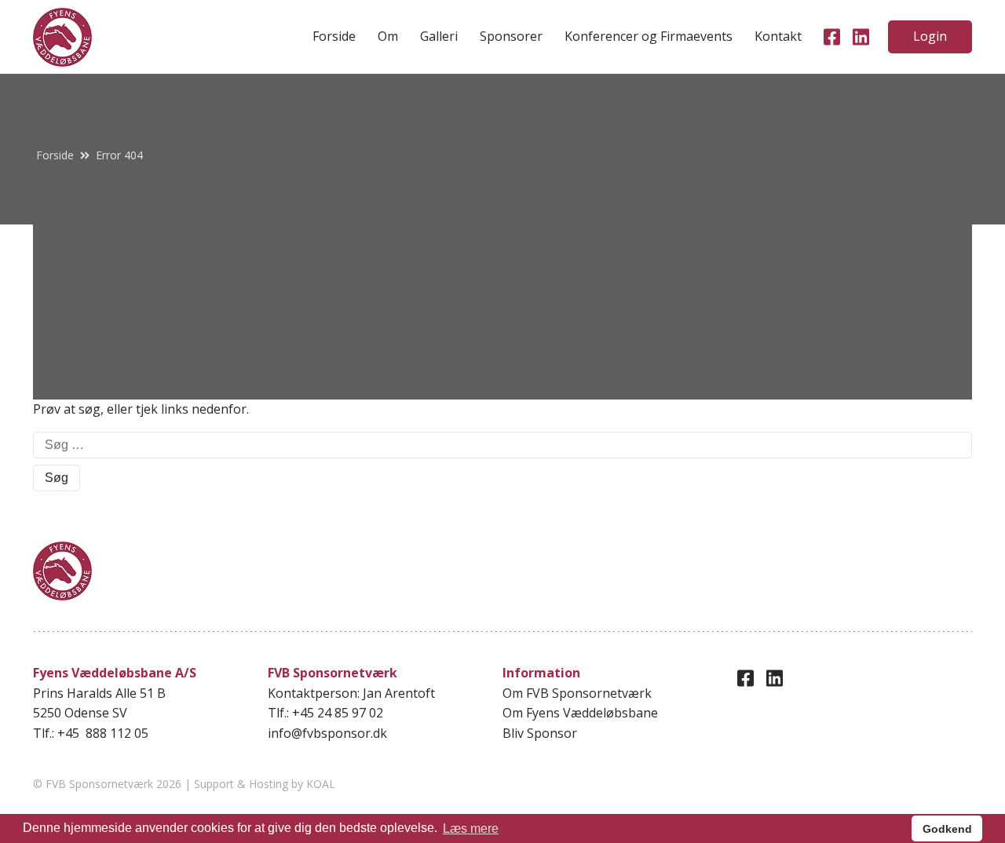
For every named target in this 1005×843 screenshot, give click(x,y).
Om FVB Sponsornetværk (577, 693)
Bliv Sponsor (539, 733)
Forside (334, 36)
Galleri (439, 36)
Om (388, 36)
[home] (62, 37)
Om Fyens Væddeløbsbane (580, 712)
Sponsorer (511, 36)
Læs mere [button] (471, 828)
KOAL (320, 783)
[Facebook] (832, 36)
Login (930, 36)
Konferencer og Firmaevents (649, 36)
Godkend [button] (947, 829)
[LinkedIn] (861, 36)
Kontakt (778, 36)
